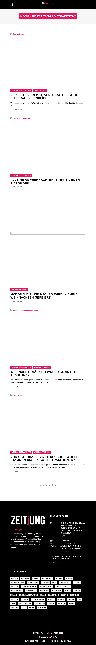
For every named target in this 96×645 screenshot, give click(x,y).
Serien (71, 599)
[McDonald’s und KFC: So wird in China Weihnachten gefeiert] (48, 257)
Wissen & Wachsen (42, 367)
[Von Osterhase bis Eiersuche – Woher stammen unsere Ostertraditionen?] (48, 419)
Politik (25, 599)
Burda (69, 578)
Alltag (14, 578)
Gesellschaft (63, 587)
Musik (65, 595)
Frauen (14, 587)
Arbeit (35, 578)
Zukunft (42, 607)
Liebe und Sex (40, 90)
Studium (62, 603)
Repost (61, 599)
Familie (45, 583)
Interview (56, 591)
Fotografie (65, 583)
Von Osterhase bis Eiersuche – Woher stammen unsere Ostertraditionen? (44, 458)
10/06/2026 (17, 110)
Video (32, 607)
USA (24, 607)
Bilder (59, 578)
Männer (75, 595)
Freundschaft (29, 587)
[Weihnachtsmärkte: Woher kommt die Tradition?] (48, 334)
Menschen (54, 595)
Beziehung (47, 578)
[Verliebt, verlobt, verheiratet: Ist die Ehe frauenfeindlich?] (48, 58)
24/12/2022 (17, 301)
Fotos (77, 583)
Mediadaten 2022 (55, 633)
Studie (51, 603)
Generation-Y (46, 587)
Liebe (13, 595)
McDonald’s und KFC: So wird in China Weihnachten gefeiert (43, 296)
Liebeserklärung (28, 595)
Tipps (71, 603)
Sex (80, 599)
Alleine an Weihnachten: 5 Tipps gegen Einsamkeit (45, 181)
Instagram (31, 591)
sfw (13, 603)
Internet (44, 591)
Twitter (15, 607)
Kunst (68, 591)
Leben (77, 591)
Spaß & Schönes (19, 290)
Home (24, 16)
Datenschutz (31, 641)
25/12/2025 (17, 187)
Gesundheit (17, 591)
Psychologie (38, 599)
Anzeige (25, 578)
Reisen (51, 599)
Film (54, 583)
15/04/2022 (17, 471)
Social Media (24, 603)
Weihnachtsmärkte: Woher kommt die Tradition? (44, 373)
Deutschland (17, 583)
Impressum (38, 633)
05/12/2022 (17, 386)
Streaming (39, 603)
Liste (42, 595)
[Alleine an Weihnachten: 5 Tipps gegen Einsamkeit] (48, 142)
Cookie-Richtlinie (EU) (60, 641)
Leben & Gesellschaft (21, 90)
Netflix (14, 599)
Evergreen (33, 583)
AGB (44, 641)
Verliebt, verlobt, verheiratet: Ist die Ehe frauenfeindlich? (44, 96)
